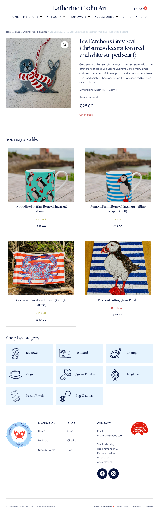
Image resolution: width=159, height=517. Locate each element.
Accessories (104, 16)
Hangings (42, 31)
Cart (69, 449)
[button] (64, 44)
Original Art (29, 31)
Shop (17, 31)
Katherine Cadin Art (79, 8)
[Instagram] (113, 473)
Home (14, 16)
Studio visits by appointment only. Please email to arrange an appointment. (107, 453)
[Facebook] (102, 473)
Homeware (78, 16)
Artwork (54, 16)
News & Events (46, 449)
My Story (31, 16)
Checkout (72, 440)
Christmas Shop (136, 16)
